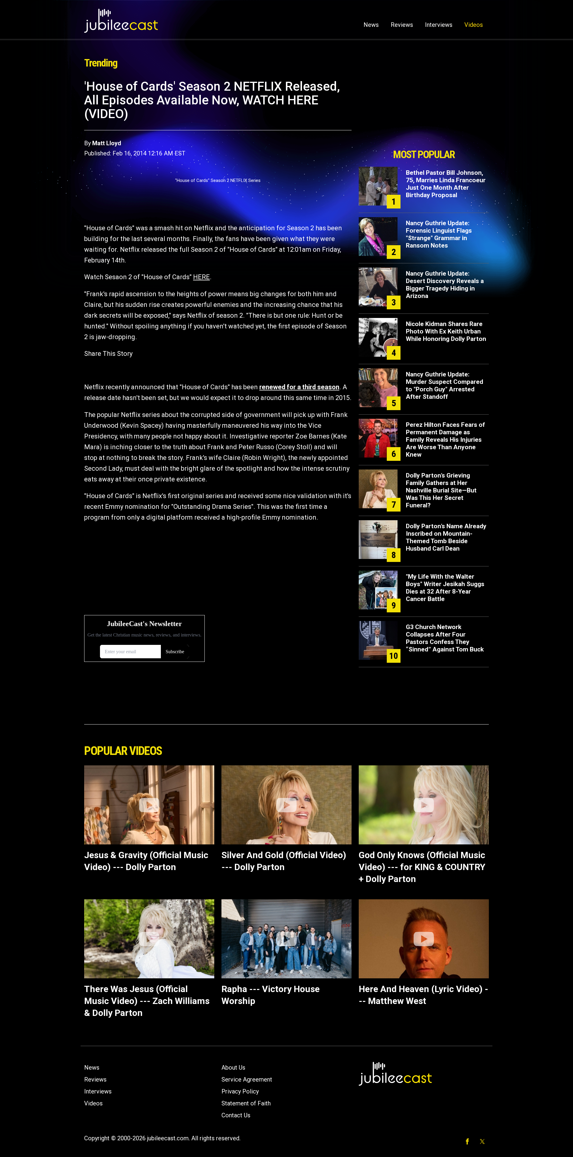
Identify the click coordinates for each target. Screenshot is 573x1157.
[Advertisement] (424, 112)
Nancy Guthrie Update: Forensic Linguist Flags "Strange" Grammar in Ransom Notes (439, 234)
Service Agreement (246, 1079)
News (371, 24)
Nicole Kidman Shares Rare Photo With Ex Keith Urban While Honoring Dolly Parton (446, 331)
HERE (201, 277)
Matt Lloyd (106, 143)
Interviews (438, 24)
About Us (233, 1067)
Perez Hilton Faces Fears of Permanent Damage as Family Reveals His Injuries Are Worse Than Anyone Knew (445, 439)
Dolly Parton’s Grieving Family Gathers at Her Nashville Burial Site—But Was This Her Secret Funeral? (441, 490)
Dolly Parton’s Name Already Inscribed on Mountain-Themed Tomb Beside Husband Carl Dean (446, 537)
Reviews (402, 24)
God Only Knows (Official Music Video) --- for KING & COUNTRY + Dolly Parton (422, 867)
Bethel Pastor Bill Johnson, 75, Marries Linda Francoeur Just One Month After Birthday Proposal (446, 184)
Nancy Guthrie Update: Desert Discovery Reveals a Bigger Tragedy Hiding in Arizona (445, 284)
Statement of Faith (246, 1103)
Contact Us (235, 1115)
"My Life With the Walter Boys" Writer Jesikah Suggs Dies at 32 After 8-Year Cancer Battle (445, 588)
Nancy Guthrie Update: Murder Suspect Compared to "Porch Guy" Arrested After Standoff (444, 385)
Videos (473, 24)
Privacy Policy (240, 1091)
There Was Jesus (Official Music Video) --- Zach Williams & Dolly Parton (147, 1001)
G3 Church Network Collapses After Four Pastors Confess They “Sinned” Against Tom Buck (445, 638)
